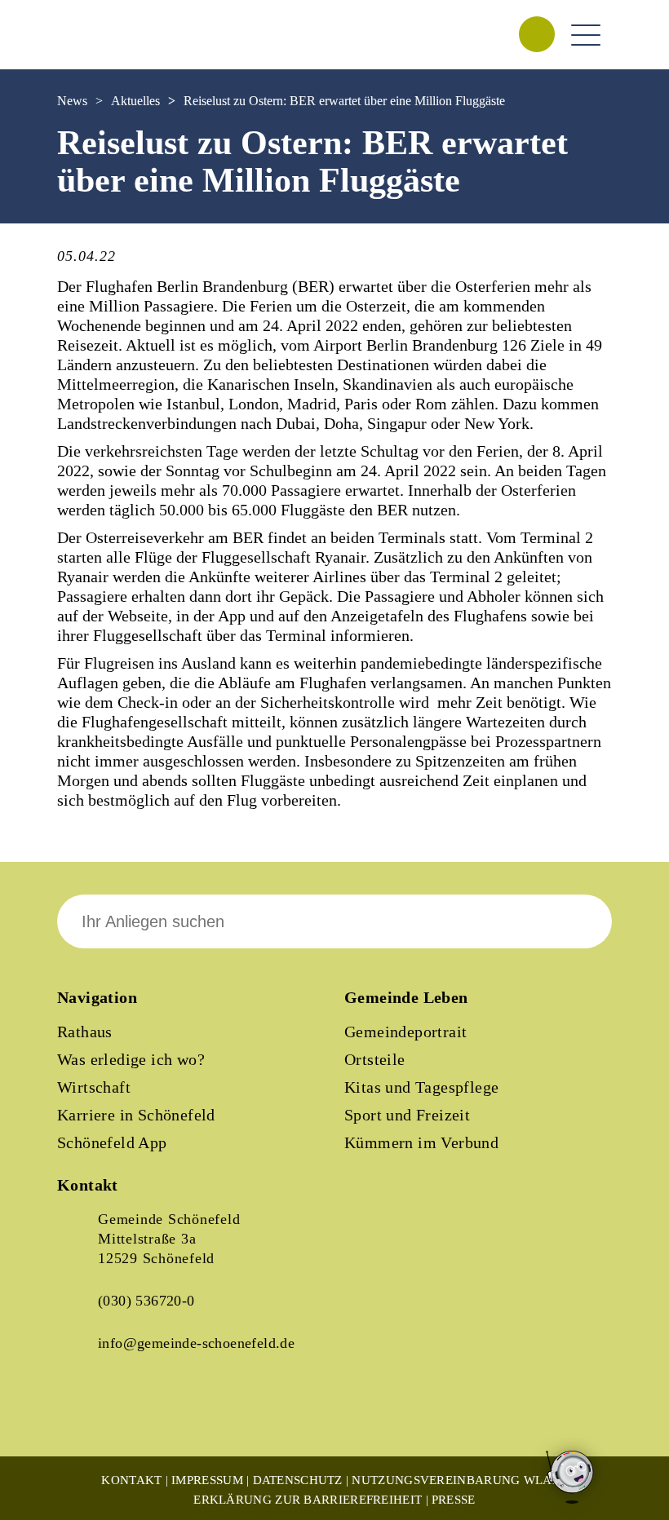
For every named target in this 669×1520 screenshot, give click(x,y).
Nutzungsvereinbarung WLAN (456, 1480)
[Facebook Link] (83, 1414)
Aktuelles (135, 101)
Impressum (207, 1480)
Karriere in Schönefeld (136, 1115)
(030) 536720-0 (146, 1300)
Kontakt (131, 1480)
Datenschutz (298, 1480)
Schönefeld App (112, 1142)
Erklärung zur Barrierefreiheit (307, 1499)
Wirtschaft (94, 1087)
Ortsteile (374, 1059)
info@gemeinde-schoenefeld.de (196, 1343)
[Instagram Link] (139, 1414)
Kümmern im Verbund (421, 1142)
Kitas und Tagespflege (421, 1087)
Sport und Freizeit (407, 1115)
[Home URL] (128, 51)
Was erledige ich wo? (131, 1059)
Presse (454, 1499)
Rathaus (85, 1032)
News (72, 101)
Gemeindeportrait (405, 1032)
